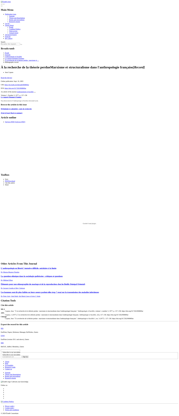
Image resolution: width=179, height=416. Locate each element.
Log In (7, 23)
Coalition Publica (14, 29)
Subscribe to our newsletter (11, 355)
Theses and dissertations (17, 18)
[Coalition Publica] (7, 401)
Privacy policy (9, 406)
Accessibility (9, 365)
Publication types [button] (10, 14)
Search (3, 42)
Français (7, 36)
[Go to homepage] (6, 2)
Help (6, 363)
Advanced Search (11, 35)
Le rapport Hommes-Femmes (14, 58)
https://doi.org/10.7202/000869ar (15, 88)
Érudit (11, 27)
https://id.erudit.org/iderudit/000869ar (17, 85)
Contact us (8, 369)
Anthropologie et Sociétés (13, 57)
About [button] (7, 25)
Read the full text (6, 78)
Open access (13, 31)
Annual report (13, 33)
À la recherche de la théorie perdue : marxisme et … (22, 60)
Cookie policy (9, 408)
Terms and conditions (12, 410)
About (11, 25)
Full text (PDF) (10, 122)
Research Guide (10, 367)
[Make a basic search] (21, 44)
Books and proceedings (16, 20)
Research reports (14, 22)
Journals (12, 16)
